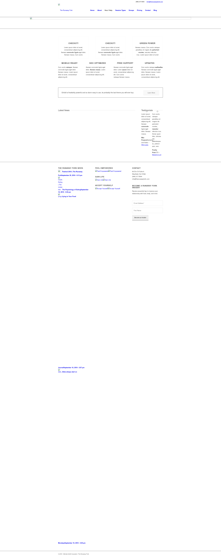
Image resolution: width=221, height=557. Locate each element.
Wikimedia (144, 145)
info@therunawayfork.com (155, 2)
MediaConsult (156, 155)
